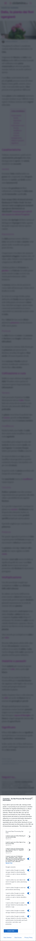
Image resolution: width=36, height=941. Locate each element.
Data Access (18, 937)
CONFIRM (10, 931)
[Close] (32, 799)
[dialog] (18, 868)
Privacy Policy (28, 937)
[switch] (28, 836)
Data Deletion (8, 937)
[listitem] (18, 832)
